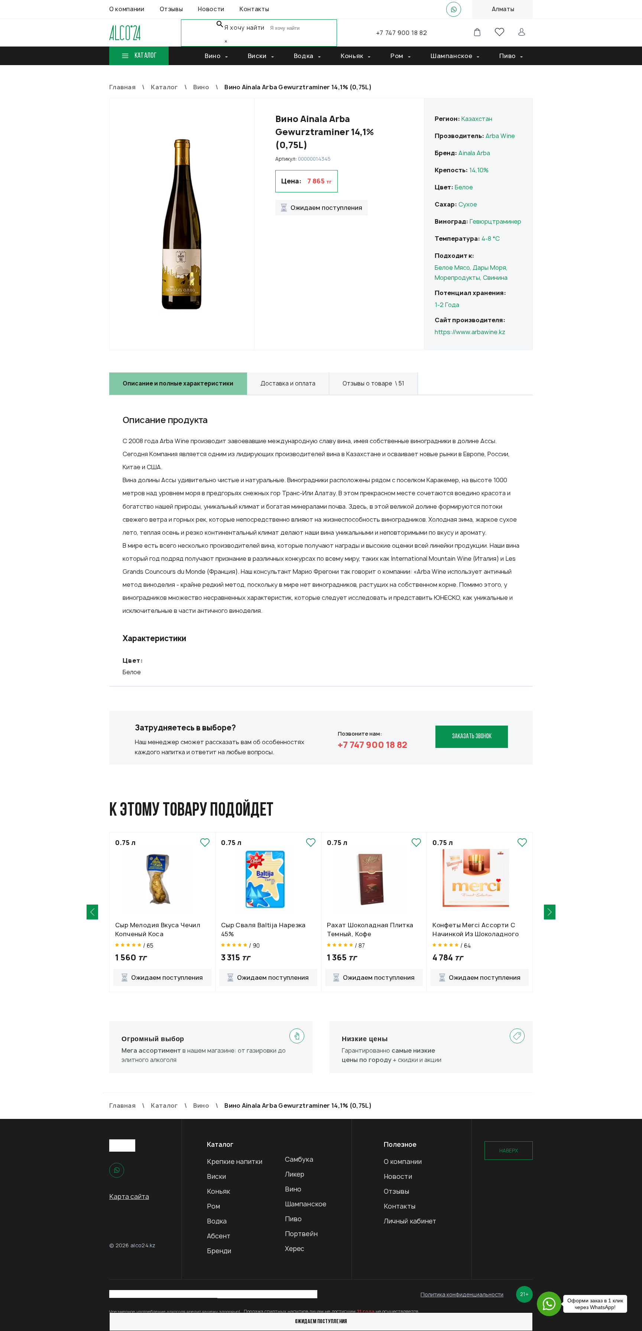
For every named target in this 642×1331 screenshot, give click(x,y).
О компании (403, 1161)
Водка (217, 1221)
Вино (293, 1189)
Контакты (399, 1206)
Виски (216, 1176)
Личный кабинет (410, 1221)
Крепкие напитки (235, 1161)
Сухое (467, 204)
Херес (295, 1248)
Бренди (219, 1251)
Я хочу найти (244, 28)
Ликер (295, 1174)
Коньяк (218, 1191)
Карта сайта (129, 1196)
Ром (213, 1206)
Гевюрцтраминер (495, 221)
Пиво (293, 1219)
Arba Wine (500, 136)
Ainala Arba (474, 153)
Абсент (219, 1236)
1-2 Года (447, 305)
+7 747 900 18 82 (401, 33)
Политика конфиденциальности (462, 1294)
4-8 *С (491, 238)
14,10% (479, 170)
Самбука (299, 1159)
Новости (398, 1176)
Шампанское (305, 1204)
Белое (464, 187)
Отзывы (396, 1191)
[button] (92, 912)
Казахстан (476, 119)
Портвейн (301, 1233)
